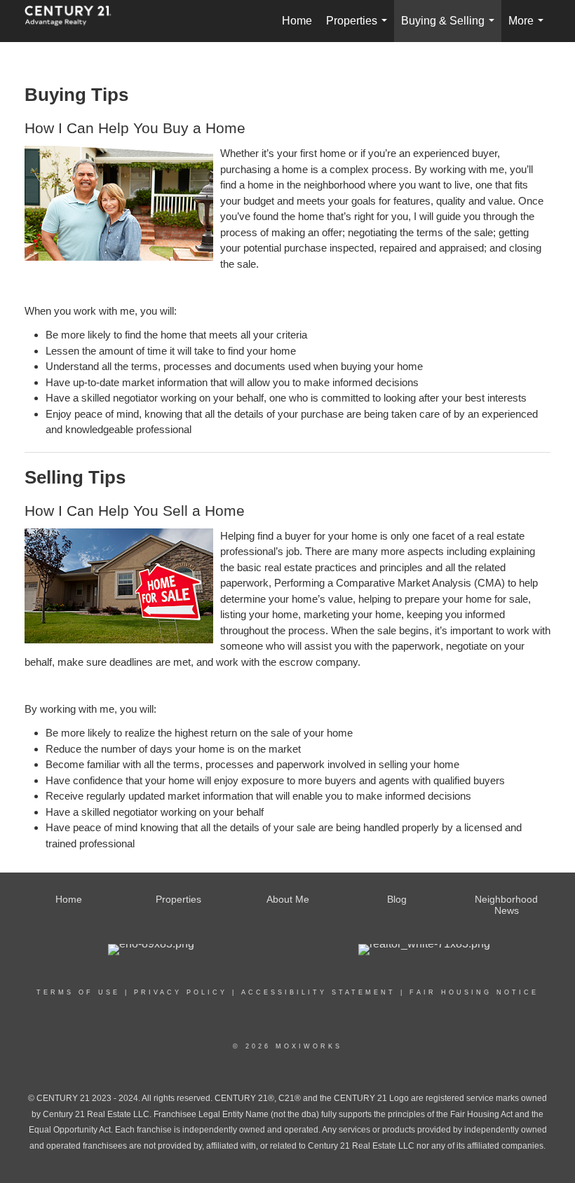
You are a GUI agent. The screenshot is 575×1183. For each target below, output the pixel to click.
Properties (359, 28)
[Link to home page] (75, 21)
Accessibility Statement (318, 992)
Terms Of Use (78, 992)
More (528, 28)
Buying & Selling (450, 28)
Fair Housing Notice (474, 992)
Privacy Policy (180, 992)
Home (297, 21)
